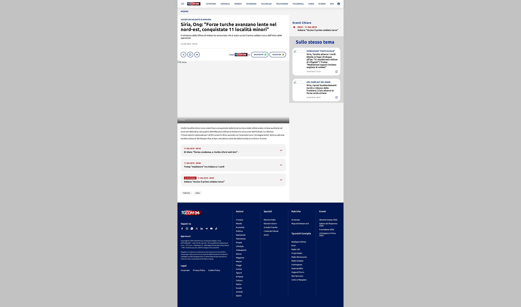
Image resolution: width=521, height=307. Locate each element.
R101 (293, 246)
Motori (239, 261)
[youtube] (211, 228)
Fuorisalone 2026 (326, 229)
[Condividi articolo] (183, 54)
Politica (239, 231)
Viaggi (239, 265)
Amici (266, 235)
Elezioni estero (270, 223)
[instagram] (187, 228)
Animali (239, 292)
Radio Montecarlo (299, 257)
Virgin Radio (296, 253)
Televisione (241, 239)
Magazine (240, 258)
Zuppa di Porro (297, 272)
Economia (240, 227)
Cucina (239, 269)
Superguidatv (297, 268)
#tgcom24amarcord (300, 223)
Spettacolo (240, 235)
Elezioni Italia (269, 220)
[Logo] (193, 4)
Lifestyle (240, 246)
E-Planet (239, 277)
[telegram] (206, 228)
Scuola (239, 288)
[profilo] (339, 3)
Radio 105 (295, 249)
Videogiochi (241, 250)
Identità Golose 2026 (328, 220)
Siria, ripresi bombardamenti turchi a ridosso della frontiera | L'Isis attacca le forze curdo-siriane (322, 89)
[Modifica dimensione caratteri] (197, 54)
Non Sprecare (297, 276)
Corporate (185, 270)
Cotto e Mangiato (298, 280)
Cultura (239, 280)
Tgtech (239, 273)
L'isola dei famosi (271, 231)
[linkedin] (201, 228)
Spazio (239, 296)
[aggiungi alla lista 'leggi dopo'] (190, 54)
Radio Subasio (297, 261)
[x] (196, 228)
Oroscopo (295, 220)
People (239, 242)
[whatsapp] (191, 228)
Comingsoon (296, 265)
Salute (239, 284)
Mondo (239, 223)
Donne (239, 254)
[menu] (182, 3)
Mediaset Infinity (298, 242)
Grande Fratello (270, 227)
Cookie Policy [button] (214, 270)
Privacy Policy (199, 270)
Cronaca (239, 220)
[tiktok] (216, 228)
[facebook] (182, 228)
